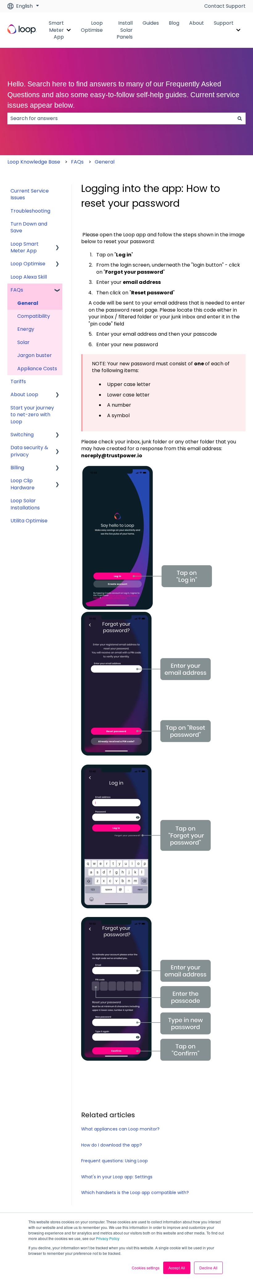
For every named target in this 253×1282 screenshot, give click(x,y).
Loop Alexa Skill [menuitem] (28, 276)
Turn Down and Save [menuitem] (28, 227)
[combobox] (120, 118)
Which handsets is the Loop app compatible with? (135, 1192)
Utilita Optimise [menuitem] (29, 520)
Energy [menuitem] (25, 329)
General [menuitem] (27, 303)
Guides (151, 23)
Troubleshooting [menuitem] (30, 210)
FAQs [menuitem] (16, 289)
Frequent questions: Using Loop (114, 1161)
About (196, 23)
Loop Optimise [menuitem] (27, 263)
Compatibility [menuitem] (33, 316)
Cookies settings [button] (146, 1267)
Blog (174, 23)
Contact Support (225, 6)
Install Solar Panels (125, 30)
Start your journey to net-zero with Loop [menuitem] (32, 414)
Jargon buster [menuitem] (34, 355)
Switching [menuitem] (22, 434)
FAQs (77, 161)
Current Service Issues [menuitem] (29, 194)
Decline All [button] (208, 1267)
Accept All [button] (176, 1267)
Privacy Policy (107, 1238)
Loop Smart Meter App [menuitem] (24, 247)
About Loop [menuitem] (24, 394)
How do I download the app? (111, 1145)
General (104, 161)
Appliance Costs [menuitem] (37, 368)
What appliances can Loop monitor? (120, 1129)
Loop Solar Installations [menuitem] (25, 504)
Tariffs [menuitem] (18, 381)
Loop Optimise (92, 26)
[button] (57, 244)
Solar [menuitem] (23, 342)
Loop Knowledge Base (33, 161)
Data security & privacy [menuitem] (29, 451)
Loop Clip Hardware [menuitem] (22, 484)
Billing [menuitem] (17, 467)
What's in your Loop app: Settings (116, 1177)
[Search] (240, 118)
